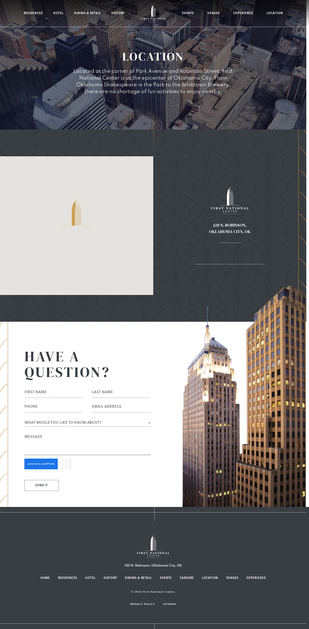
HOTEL (90, 578)
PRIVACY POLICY (142, 604)
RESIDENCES (67, 578)
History (117, 13)
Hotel (58, 13)
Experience (243, 13)
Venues (213, 13)
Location (275, 13)
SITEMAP (169, 604)
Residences (33, 13)
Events (188, 13)
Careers (187, 578)
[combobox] (87, 423)
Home (45, 578)
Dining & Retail (87, 13)
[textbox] (86, 423)
